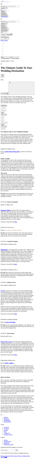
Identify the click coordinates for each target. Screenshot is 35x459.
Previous (5, 123)
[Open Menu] (1, 3)
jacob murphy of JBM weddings (13, 230)
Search (2, 6)
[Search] (6, 8)
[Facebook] (1, 457)
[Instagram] (4, 457)
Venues (3, 25)
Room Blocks (4, 16)
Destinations (4, 29)
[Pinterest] (5, 457)
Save (2, 75)
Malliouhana (4, 249)
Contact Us (7, 433)
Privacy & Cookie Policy (7, 456)
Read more (3, 105)
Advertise (6, 428)
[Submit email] (17, 450)
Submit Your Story (8, 444)
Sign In (8, 34)
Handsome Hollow (6, 210)
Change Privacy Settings (20, 456)
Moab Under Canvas (6, 341)
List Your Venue (5, 37)
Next (2, 129)
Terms (28, 456)
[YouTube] (6, 457)
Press (5, 431)
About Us (6, 427)
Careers (6, 430)
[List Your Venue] (5, 39)
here (15, 222)
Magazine (3, 27)
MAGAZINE (4, 40)
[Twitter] (2, 457)
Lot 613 (3, 290)
